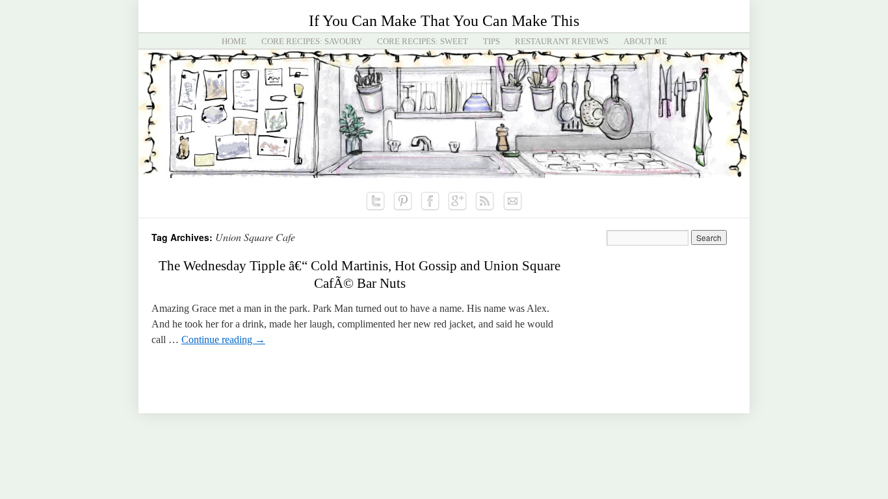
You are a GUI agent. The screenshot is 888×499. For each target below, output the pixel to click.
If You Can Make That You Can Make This (444, 20)
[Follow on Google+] (457, 201)
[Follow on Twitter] (375, 201)
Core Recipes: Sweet (422, 41)
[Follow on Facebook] (430, 201)
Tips (491, 41)
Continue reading (223, 339)
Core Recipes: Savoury (311, 41)
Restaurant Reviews (561, 41)
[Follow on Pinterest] (403, 201)
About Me (645, 41)
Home (234, 41)
